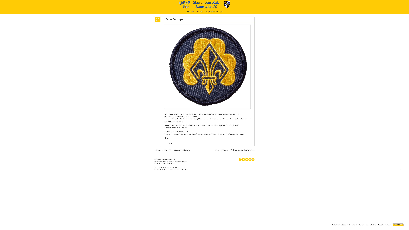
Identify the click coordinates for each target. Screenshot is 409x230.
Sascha (169, 143)
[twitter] (243, 159)
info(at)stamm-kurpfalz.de (166, 163)
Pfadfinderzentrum (214, 11)
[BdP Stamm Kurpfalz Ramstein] (204, 7)
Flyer (166, 138)
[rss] (249, 159)
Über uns (190, 11)
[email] (253, 159)
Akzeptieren (398, 225)
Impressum (164, 167)
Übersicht (157, 167)
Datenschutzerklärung (181, 169)
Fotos (199, 11)
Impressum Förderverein (176, 167)
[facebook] (240, 159)
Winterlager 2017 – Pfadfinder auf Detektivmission (235, 150)
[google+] (246, 159)
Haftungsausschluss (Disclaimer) (164, 169)
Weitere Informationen (384, 225)
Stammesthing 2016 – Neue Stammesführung (172, 150)
